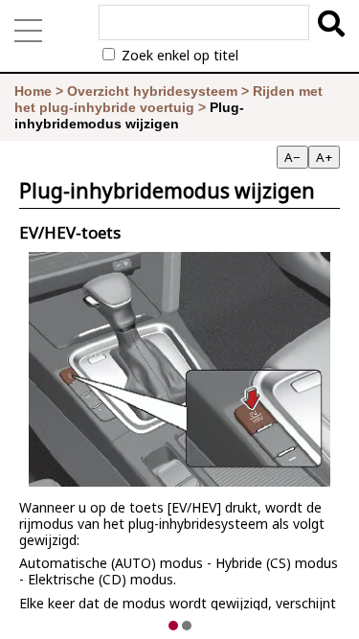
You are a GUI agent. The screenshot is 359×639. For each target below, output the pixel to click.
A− (292, 157)
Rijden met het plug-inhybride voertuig (168, 99)
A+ (324, 157)
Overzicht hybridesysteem (152, 91)
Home (33, 91)
